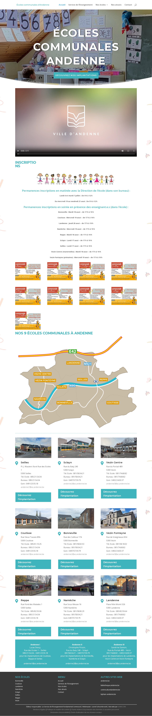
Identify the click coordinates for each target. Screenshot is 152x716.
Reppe (17, 698)
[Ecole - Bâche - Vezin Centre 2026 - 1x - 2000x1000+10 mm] (28, 329)
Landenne (19, 686)
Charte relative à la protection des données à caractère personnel (95, 709)
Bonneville (19, 681)
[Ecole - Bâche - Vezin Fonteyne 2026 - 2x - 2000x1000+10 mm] (92, 279)
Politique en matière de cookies (58, 709)
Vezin (17, 700)
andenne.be (105, 681)
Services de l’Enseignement (68, 683)
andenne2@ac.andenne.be (75, 483)
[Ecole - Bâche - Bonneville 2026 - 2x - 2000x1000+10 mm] (60, 279)
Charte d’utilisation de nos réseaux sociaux (86, 712)
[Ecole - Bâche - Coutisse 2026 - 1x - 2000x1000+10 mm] (124, 304)
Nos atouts (116, 5)
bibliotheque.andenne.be (110, 685)
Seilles (17, 695)
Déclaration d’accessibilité (59, 712)
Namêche (19, 689)
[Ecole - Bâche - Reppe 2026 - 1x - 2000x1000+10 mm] (28, 279)
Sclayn (17, 692)
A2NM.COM (121, 707)
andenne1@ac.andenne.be (32, 487)
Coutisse (18, 683)
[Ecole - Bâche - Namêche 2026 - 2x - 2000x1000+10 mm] (92, 304)
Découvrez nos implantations (76, 75)
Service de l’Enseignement (80, 5)
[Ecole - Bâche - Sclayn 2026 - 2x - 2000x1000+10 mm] (28, 304)
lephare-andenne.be (108, 694)
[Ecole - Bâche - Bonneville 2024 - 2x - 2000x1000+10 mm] (124, 279)
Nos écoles (101, 5)
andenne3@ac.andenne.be (118, 483)
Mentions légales (39, 709)
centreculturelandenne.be (110, 690)
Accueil (62, 5)
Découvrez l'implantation (27, 497)
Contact (128, 5)
